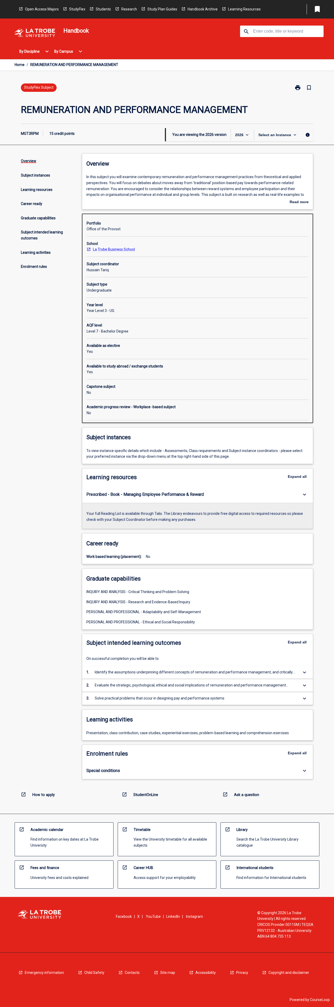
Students (103, 9)
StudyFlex (77, 9)
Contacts (132, 972)
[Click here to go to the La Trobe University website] (34, 33)
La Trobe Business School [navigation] (114, 249)
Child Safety (94, 972)
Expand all (297, 476)
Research (129, 9)
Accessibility (205, 972)
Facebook (124, 916)
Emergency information (44, 972)
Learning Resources (244, 9)
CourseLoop (320, 1000)
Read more (299, 202)
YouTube (153, 916)
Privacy (242, 972)
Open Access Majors (42, 9)
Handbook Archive (203, 9)
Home (20, 65)
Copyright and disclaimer (289, 972)
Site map (167, 972)
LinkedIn (173, 916)
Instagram (194, 916)
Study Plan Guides (162, 9)
